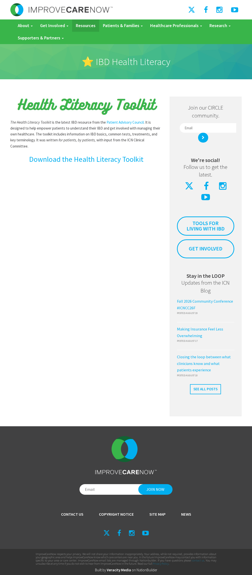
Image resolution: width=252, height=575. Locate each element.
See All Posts (205, 389)
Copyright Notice (116, 514)
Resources (85, 25)
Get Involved (53, 25)
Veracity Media (119, 570)
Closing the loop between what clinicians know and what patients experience (204, 363)
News (186, 514)
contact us (198, 560)
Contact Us (72, 514)
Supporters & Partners (39, 38)
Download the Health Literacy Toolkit (86, 159)
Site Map (157, 514)
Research (218, 25)
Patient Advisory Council (125, 122)
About (24, 25)
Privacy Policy (161, 563)
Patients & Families (121, 25)
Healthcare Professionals (175, 25)
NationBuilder (147, 570)
